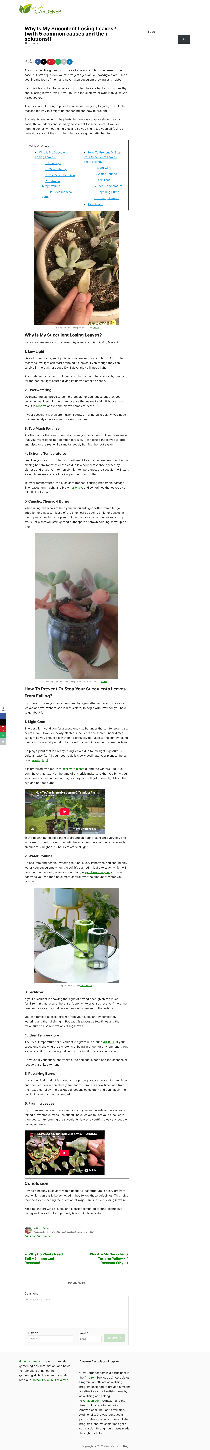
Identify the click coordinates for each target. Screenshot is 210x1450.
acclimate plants (73, 769)
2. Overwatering (56, 169)
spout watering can (97, 872)
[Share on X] (44, 62)
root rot (41, 406)
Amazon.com (86, 985)
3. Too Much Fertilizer (60, 175)
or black (76, 487)
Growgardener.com (32, 1361)
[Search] (184, 39)
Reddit (96, 328)
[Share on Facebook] (38, 62)
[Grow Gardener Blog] (70, 9)
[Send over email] (58, 62)
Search (152, 31)
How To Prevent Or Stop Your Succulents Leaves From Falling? (102, 157)
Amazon (90, 1377)
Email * (83, 1333)
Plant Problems (43, 1236)
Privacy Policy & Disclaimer (49, 1380)
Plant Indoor (30, 1236)
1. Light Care (102, 167)
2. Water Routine (105, 174)
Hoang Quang (42, 1228)
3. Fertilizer (102, 180)
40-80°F (109, 1042)
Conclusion (95, 204)
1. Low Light (53, 163)
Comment (31, 1293)
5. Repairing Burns (106, 192)
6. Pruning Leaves (106, 198)
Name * (33, 1333)
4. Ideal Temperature (108, 186)
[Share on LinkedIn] (70, 62)
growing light (39, 760)
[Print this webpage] (64, 62)
